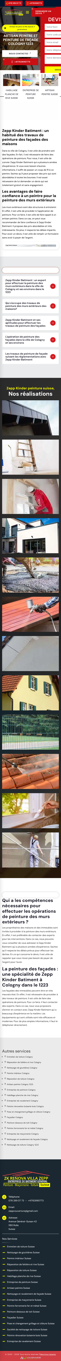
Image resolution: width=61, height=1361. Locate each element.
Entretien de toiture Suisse (21, 1246)
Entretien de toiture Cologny (20, 1057)
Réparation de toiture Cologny (20, 1079)
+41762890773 (35, 3)
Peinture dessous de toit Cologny (22, 1122)
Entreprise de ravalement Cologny (22, 1100)
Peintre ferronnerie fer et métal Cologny (25, 1128)
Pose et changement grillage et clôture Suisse (28, 741)
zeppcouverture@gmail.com (23, 1210)
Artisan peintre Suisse (21, 508)
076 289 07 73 (15, 3)
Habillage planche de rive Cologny (22, 1095)
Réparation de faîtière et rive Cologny (24, 1062)
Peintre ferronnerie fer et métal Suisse (27, 624)
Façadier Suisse (17, 704)
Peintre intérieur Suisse (19, 1258)
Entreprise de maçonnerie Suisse (24, 584)
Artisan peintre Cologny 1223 (20, 1084)
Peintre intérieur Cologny (18, 1073)
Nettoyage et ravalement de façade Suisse (25, 545)
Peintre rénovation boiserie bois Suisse (28, 820)
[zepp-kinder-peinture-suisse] (27, 1179)
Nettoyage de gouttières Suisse (23, 1252)
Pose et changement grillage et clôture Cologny (28, 1112)
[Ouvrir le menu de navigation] (27, 12)
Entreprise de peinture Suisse (26, 468)
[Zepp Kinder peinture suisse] (14, 12)
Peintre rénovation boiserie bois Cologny (25, 1106)
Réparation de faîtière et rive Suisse (25, 1264)
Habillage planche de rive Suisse (23, 427)
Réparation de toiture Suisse (22, 1270)
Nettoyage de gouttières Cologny (22, 1067)
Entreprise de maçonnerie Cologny (23, 1134)
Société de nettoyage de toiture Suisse (28, 781)
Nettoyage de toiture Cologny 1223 (23, 1145)
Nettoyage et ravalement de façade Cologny (27, 1139)
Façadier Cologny (15, 1117)
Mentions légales (48, 1354)
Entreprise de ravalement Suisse (24, 859)
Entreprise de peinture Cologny (21, 1090)
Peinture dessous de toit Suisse (23, 663)
